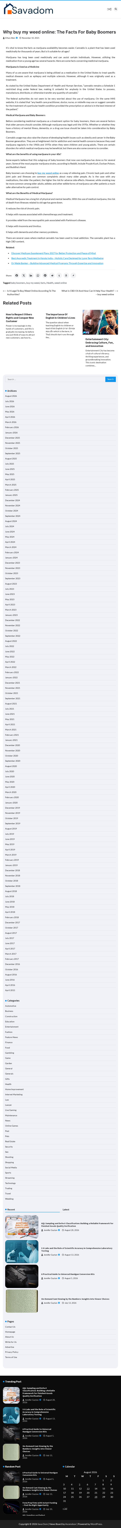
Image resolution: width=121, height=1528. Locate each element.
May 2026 (9, 411)
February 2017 (12, 959)
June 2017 (10, 943)
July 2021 (9, 709)
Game (7, 1058)
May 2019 (9, 844)
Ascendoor (70, 1524)
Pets (7, 1136)
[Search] (116, 9)
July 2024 (9, 526)
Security (9, 1147)
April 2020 (10, 787)
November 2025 (12, 443)
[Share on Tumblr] (59, 275)
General (8, 1068)
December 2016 (12, 964)
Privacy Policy (11, 1352)
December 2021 (12, 683)
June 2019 (10, 839)
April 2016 (10, 985)
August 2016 (11, 974)
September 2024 (12, 516)
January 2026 (11, 432)
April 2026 (10, 417)
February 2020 (12, 797)
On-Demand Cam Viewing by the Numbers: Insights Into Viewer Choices (75, 1299)
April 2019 (10, 849)
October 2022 (11, 630)
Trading (8, 1188)
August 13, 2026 (72, 1255)
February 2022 (12, 672)
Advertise (9, 1347)
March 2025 (10, 485)
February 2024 (12, 552)
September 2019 (12, 823)
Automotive (10, 1006)
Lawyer (8, 1105)
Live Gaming (10, 1110)
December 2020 (12, 745)
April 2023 (10, 604)
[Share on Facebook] (16, 275)
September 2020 (12, 761)
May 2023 (9, 599)
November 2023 (12, 568)
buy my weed (33, 282)
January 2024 (11, 557)
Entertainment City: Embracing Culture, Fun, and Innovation (100, 342)
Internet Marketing (13, 1094)
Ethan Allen (10, 38)
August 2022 (11, 641)
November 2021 (12, 688)
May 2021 (9, 719)
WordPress (96, 1524)
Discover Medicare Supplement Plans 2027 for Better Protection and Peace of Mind (53, 253)
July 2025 (9, 464)
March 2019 (10, 855)
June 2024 (10, 531)
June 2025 (10, 469)
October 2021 (11, 693)
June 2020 (10, 776)
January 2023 (11, 615)
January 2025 (11, 495)
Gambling (9, 1053)
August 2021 (11, 703)
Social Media (11, 1167)
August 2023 (11, 584)
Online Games (11, 1126)
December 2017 (12, 922)
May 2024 (9, 537)
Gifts (7, 1079)
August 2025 (11, 458)
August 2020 (11, 766)
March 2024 (10, 547)
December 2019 (12, 808)
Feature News (11, 1037)
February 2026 (12, 427)
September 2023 (12, 578)
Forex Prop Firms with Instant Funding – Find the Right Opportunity (40, 1489)
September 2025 (12, 453)
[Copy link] (73, 275)
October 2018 (11, 881)
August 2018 (11, 891)
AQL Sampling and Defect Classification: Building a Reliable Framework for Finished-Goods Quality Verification (39, 1392)
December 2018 (12, 870)
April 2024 (10, 542)
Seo (6, 1152)
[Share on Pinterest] (45, 275)
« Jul (65, 1508)
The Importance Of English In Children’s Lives (60, 316)
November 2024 (12, 505)
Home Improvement (14, 1089)
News (7, 1120)
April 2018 (10, 912)
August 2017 (11, 933)
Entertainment (11, 1027)
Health (49, 282)
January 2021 (11, 740)
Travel (8, 1193)
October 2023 (11, 573)
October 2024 (11, 511)
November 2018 (12, 875)
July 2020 (9, 771)
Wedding (9, 1199)
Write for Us (11, 1342)
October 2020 (11, 756)
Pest (7, 1131)
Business (9, 1011)
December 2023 (12, 563)
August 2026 (11, 396)
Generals (9, 1073)
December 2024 (12, 500)
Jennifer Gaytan (50, 1230)
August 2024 (11, 521)
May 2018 (9, 907)
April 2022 (10, 662)
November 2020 (12, 750)
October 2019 (11, 818)
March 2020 (10, 792)
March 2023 (10, 610)
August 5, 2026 (71, 1278)
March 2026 (10, 422)
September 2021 (12, 698)
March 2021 (10, 729)
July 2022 (9, 646)
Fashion (8, 1032)
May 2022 (9, 657)
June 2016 (10, 980)
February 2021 (12, 735)
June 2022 (10, 651)
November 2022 (12, 625)
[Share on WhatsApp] (38, 275)
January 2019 (11, 865)
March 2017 (10, 954)
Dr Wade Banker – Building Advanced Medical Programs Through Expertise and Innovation (57, 263)
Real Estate (10, 1141)
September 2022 (12, 636)
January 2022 (11, 677)
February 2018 (12, 917)
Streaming (9, 1178)
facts (43, 282)
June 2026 (10, 406)
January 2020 (11, 802)
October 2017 (11, 928)
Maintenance (11, 1115)
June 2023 (10, 594)
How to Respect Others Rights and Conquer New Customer (20, 318)
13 (88, 1488)
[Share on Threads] (66, 275)
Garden (8, 1063)
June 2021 (10, 714)
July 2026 (9, 401)
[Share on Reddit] (52, 275)
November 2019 (12, 813)
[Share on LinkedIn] (31, 275)
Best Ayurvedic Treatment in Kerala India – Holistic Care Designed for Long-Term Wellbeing (57, 258)
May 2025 (9, 474)
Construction (11, 1016)
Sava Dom (43, 1524)
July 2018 (9, 896)
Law (7, 1100)
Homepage (10, 1332)
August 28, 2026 (72, 1230)
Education (9, 1021)
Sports (8, 1173)
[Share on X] (24, 275)
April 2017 (10, 948)
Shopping (9, 1162)
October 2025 (11, 448)
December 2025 (12, 438)
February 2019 (12, 860)
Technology (10, 1183)
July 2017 (9, 938)
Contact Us (10, 1327)
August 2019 (11, 828)
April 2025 (10, 479)
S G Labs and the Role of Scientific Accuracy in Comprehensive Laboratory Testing (39, 1412)
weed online (60, 282)
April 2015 (10, 990)
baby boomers (18, 282)
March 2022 (10, 667)
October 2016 (11, 969)
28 (96, 1496)
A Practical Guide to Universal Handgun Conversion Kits (68, 1274)
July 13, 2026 (70, 1303)
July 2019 (9, 834)
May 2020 (9, 782)
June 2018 (10, 902)
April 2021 (10, 724)
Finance (8, 1042)
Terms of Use (11, 1357)
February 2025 (12, 490)
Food (7, 1048)
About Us (9, 1337)
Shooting (9, 1157)
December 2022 (12, 620)
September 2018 (12, 886)
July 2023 (9, 589)
